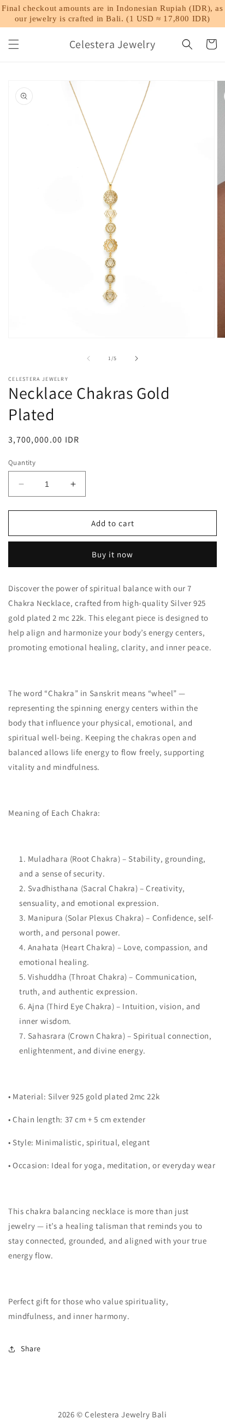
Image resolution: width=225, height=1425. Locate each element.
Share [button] (31, 1348)
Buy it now (112, 554)
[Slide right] (137, 358)
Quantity (21, 462)
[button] (14, 44)
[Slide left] (88, 358)
